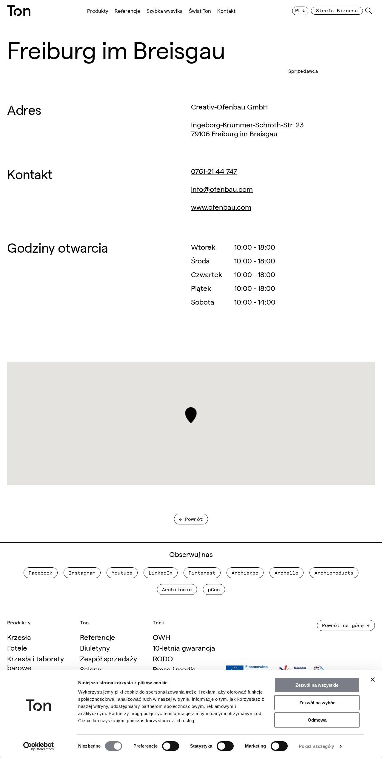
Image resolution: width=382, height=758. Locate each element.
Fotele (17, 647)
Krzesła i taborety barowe (35, 663)
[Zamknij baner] (373, 679)
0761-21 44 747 (214, 170)
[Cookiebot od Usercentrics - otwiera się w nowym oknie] (39, 746)
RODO (163, 658)
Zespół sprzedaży (108, 658)
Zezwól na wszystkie (316, 685)
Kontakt (226, 11)
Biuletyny (95, 647)
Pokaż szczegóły (316, 746)
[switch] (170, 746)
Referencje (127, 11)
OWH (161, 636)
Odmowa (317, 720)
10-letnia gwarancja (184, 647)
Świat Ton (200, 11)
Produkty (97, 11)
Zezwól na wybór (317, 702)
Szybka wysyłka (165, 11)
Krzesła (19, 636)
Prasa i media (174, 669)
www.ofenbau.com (221, 206)
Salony (90, 669)
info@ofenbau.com (222, 188)
